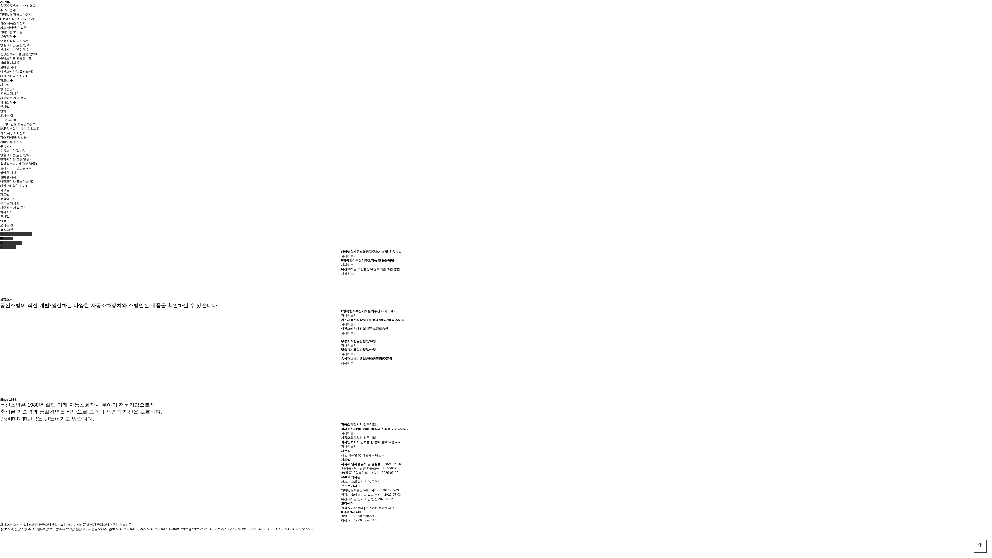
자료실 (5, 80)
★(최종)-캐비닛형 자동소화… (361, 468)
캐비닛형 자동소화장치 (16, 14)
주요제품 (6, 10)
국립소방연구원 (108, 524)
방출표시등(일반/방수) (15, 45)
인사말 (4, 107)
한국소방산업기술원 (53, 524)
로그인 (8, 229)
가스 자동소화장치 (13, 23)
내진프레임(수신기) (13, 76)
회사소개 (6, 102)
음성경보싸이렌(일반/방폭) (18, 54)
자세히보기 (349, 256)
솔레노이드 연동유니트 (16, 58)
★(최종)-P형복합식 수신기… (361, 473)
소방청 (33, 524)
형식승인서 (8, 89)
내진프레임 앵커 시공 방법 (359, 499)
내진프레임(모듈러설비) (16, 71)
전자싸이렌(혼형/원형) (15, 49)
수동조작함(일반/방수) (15, 41)
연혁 (3, 111)
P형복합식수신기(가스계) (17, 19)
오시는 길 (6, 115)
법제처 (91, 524)
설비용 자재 (8, 63)
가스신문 (125, 524)
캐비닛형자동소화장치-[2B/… (361, 490)
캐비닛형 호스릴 (11, 32)
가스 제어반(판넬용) (14, 27)
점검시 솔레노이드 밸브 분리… (362, 495)
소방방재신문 (76, 524)
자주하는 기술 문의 (13, 98)
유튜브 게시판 (9, 93)
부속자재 (6, 36)
